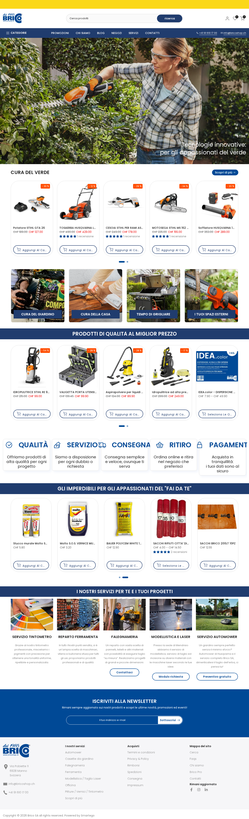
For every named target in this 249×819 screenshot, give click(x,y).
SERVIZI (133, 33)
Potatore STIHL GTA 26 (173, 228)
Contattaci (124, 672)
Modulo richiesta (171, 677)
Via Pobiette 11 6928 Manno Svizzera (19, 770)
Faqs (193, 759)
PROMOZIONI (60, 33)
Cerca (194, 752)
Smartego (88, 815)
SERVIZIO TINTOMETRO (32, 636)
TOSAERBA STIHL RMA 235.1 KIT (132, 228)
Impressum (135, 785)
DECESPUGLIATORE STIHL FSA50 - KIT (89, 228)
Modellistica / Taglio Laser (83, 779)
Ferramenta (73, 772)
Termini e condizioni (141, 752)
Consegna (134, 779)
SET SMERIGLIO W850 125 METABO (135, 392)
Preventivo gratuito (217, 677)
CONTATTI (152, 33)
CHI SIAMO (83, 33)
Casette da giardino (79, 759)
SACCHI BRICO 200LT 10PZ (78, 543)
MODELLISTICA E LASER (170, 636)
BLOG (101, 33)
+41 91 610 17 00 (208, 33)
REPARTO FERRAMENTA (78, 636)
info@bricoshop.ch (235, 33)
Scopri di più (223, 172)
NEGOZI (116, 33)
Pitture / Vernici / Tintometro (84, 792)
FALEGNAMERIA (124, 636)
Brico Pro (196, 772)
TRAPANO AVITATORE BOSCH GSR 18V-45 (48, 392)
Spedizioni (134, 772)
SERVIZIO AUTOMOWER (217, 636)
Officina (70, 785)
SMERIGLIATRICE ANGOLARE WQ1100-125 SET (183, 543)
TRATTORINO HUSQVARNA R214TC (42, 228)
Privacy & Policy (138, 759)
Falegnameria (75, 765)
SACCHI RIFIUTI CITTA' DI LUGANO (36, 543)
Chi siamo (197, 765)
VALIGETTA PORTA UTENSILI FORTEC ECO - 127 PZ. (140, 543)
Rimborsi (133, 765)
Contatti (195, 779)
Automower (73, 752)
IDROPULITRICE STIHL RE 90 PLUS (180, 392)
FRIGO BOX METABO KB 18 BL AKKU (89, 392)
